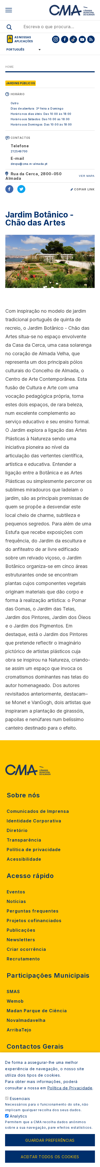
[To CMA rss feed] (91, 39)
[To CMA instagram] (55, 39)
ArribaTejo (19, 1029)
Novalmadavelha (26, 1020)
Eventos (16, 891)
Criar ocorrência (26, 949)
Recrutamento (23, 958)
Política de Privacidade (70, 1088)
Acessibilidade (24, 859)
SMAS (13, 991)
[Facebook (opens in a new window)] (9, 189)
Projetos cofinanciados (34, 920)
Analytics (18, 1116)
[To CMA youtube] (82, 39)
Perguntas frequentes (33, 911)
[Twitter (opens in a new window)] (21, 189)
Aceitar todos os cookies (50, 1157)
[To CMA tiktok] (73, 39)
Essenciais (20, 1098)
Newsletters (21, 939)
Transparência (24, 840)
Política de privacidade (34, 849)
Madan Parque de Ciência (37, 1010)
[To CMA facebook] (64, 39)
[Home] (72, 10)
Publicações (21, 930)
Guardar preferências (50, 1140)
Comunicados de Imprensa (38, 811)
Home (9, 66)
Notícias (16, 901)
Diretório (17, 830)
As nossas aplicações (23, 39)
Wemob (15, 1001)
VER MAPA (87, 175)
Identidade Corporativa (34, 820)
